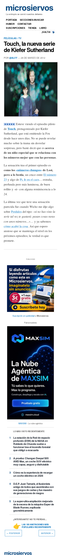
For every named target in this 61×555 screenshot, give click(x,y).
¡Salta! (46, 31)
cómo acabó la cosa (16, 226)
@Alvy (13, 57)
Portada (11, 19)
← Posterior (13, 533)
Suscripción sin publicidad (24, 315)
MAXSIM (22, 423)
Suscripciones (15, 27)
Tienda (32, 27)
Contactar (24, 23)
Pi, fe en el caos (29, 179)
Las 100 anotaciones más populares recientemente (36, 526)
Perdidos (16, 211)
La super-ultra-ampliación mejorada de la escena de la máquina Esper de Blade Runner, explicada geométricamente (33, 505)
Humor (10, 23)
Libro (42, 27)
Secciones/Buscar (32, 19)
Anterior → (47, 533)
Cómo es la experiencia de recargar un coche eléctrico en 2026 (33, 474)
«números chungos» (29, 170)
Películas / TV (12, 38)
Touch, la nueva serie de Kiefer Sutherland (29, 46)
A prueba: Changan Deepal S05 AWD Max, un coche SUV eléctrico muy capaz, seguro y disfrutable (32, 461)
